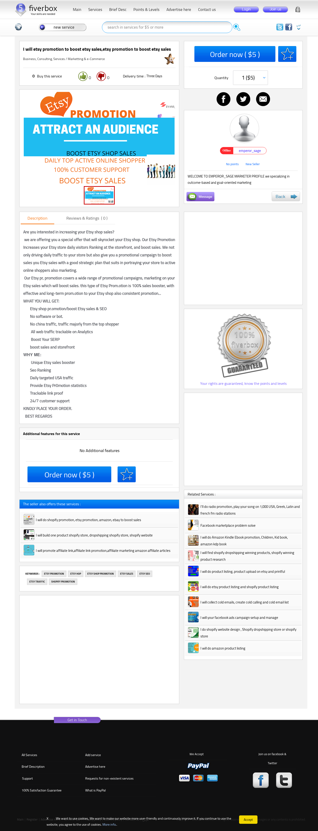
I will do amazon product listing (222, 648)
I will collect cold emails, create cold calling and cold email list (244, 602)
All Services (29, 755)
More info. (109, 824)
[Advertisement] (243, 258)
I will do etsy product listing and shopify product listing (239, 586)
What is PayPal (95, 790)
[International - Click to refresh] (18, 27)
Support (27, 778)
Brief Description (33, 767)
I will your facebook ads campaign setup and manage (239, 617)
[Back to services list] (286, 196)
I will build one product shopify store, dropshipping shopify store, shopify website (94, 535)
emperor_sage (250, 150)
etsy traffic (37, 581)
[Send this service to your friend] (263, 99)
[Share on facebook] (223, 99)
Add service (93, 755)
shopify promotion (63, 581)
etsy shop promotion (100, 573)
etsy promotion (54, 573)
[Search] (236, 27)
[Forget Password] (297, 8)
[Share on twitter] (243, 99)
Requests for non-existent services (109, 778)
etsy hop (75, 573)
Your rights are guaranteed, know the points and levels (243, 383)
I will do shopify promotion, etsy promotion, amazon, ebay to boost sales (88, 519)
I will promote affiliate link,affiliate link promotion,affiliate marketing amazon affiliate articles (103, 550)
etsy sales (126, 573)
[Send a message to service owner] (200, 196)
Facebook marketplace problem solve (228, 525)
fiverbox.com (38, 9)
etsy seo (144, 573)
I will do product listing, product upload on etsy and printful (242, 571)
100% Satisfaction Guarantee (41, 790)
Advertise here (95, 767)
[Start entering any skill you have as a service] (62, 27)
